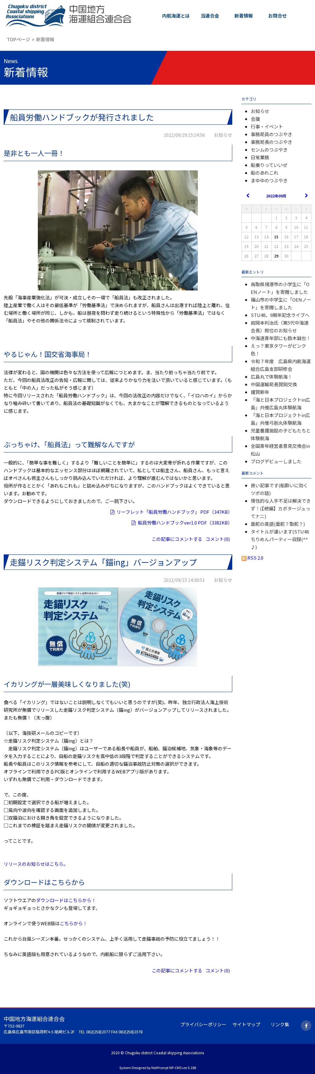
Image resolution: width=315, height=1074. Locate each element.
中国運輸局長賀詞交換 (274, 384)
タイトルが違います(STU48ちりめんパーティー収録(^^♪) (280, 539)
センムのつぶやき (269, 149)
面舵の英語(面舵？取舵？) (278, 524)
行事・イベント (267, 126)
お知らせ (260, 111)
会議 (255, 119)
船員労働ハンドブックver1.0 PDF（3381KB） (185, 522)
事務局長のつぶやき (271, 142)
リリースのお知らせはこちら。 (36, 864)
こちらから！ (73, 923)
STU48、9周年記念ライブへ (280, 315)
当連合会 (210, 15)
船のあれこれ (264, 172)
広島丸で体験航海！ (271, 376)
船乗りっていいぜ (269, 165)
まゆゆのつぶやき (269, 180)
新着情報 (243, 15)
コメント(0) (217, 539)
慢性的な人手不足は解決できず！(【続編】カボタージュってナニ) (281, 508)
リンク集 (280, 1024)
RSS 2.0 (254, 557)
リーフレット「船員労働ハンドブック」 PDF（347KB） (174, 512)
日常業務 (260, 157)
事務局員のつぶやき (271, 134)
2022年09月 (276, 195)
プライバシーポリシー (203, 1024)
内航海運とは (176, 15)
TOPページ (18, 39)
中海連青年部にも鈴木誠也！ (281, 338)
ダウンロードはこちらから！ (66, 900)
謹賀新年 (260, 392)
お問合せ (277, 15)
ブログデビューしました (276, 461)
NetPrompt (160, 1067)
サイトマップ (246, 1024)
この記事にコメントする (177, 539)
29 (276, 255)
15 (276, 236)
